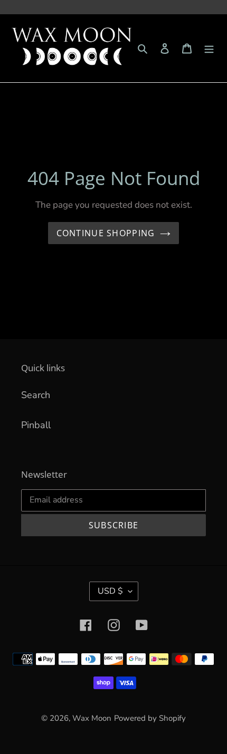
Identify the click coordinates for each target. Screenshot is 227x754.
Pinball (36, 425)
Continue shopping (105, 233)
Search (35, 395)
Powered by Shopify (150, 718)
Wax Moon (91, 718)
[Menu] (209, 48)
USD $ (110, 591)
